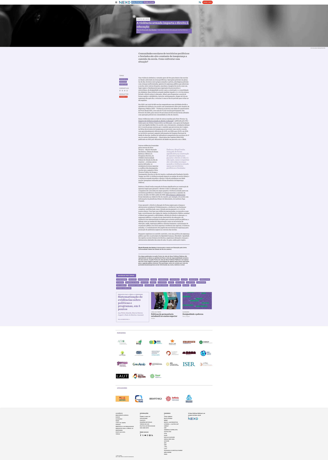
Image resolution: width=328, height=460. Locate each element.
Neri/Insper (167, 452)
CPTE (165, 433)
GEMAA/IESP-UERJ (169, 439)
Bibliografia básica (122, 415)
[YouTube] (145, 435)
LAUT (165, 448)
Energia (153, 282)
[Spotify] (150, 435)
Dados (118, 417)
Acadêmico (119, 413)
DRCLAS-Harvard (169, 437)
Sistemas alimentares (124, 288)
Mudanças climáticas (135, 285)
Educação (123, 81)
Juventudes (123, 84)
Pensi (165, 454)
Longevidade (201, 282)
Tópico (118, 434)
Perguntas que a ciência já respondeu (124, 429)
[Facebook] (140, 435)
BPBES (166, 420)
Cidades (153, 279)
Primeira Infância (162, 285)
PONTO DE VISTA (143, 19)
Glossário (119, 419)
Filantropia (162, 282)
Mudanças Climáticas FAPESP (173, 450)
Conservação (163, 279)
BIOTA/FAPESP (168, 418)
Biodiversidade (143, 279)
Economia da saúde (132, 282)
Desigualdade (204, 279)
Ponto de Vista (120, 432)
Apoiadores (143, 418)
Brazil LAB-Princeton (171, 422)
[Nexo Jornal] (200, 2)
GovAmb (166, 441)
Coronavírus (174, 279)
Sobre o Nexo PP (145, 416)
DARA (165, 435)
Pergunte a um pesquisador (125, 426)
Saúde (193, 285)
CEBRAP (166, 426)
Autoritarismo (121, 279)
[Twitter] (143, 435)
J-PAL (165, 446)
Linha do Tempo (121, 422)
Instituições (180, 282)
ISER (165, 444)
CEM (165, 428)
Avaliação (132, 279)
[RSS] (152, 435)
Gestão (171, 282)
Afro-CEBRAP (168, 416)
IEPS (165, 443)
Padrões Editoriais (146, 422)
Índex (117, 421)
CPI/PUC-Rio (167, 431)
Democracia (123, 79)
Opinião (118, 424)
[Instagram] (147, 435)
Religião (186, 285)
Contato (142, 420)
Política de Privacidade (147, 426)
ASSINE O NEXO (207, 2)
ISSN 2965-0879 (144, 428)
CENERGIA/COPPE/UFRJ (171, 429)
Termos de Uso (144, 424)
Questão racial (175, 285)
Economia (120, 282)
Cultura (184, 279)
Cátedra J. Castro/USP (171, 424)
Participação (149, 285)
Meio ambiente (121, 285)
